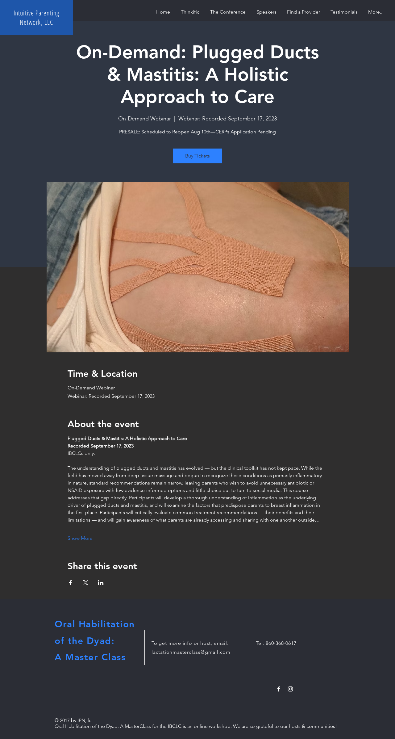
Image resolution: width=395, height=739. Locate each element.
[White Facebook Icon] (278, 689)
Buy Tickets (197, 156)
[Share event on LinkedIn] (101, 582)
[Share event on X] (86, 582)
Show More (80, 538)
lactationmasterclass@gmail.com (191, 652)
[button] (303, 12)
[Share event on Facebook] (70, 582)
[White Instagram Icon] (290, 689)
